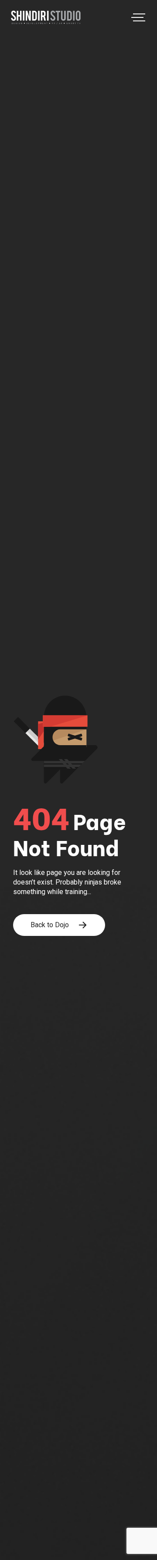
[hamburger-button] (136, 17)
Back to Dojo (50, 925)
